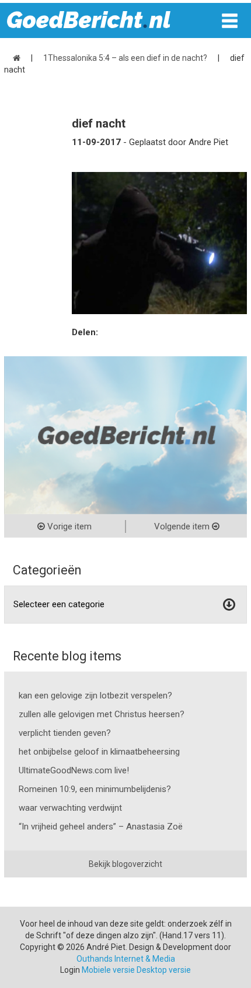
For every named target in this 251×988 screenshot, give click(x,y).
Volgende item (183, 526)
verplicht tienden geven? (65, 733)
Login (70, 970)
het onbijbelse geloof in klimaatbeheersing (99, 751)
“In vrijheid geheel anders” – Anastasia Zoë (101, 826)
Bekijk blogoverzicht (125, 864)
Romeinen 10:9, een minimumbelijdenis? (95, 789)
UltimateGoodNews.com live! (74, 770)
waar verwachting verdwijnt (70, 808)
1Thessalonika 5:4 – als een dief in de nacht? (125, 58)
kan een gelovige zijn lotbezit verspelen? (95, 695)
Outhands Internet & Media (125, 958)
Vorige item (68, 526)
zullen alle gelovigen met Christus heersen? (101, 714)
